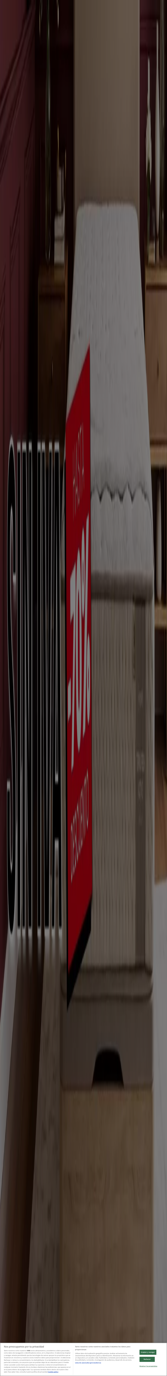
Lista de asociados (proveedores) (88, 1363)
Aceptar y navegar (148, 1352)
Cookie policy (53, 1372)
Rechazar (147, 1359)
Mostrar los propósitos (148, 1366)
